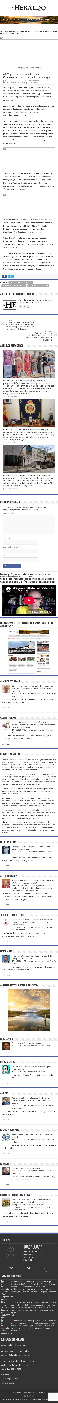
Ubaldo (44, 1072)
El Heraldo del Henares (13, 81)
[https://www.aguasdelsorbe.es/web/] (29, 20)
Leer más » (6, 707)
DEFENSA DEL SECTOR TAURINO (14, 286)
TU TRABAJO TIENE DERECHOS (12, 915)
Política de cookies (8, 1383)
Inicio (4, 31)
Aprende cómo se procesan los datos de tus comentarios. (25, 575)
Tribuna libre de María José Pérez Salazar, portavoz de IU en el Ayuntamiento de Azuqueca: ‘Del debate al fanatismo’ (27, 791)
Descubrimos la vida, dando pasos (26, 1168)
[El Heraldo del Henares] (29, 7)
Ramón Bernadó (42, 893)
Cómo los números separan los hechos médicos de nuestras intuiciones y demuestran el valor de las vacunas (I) (32, 688)
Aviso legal (5, 1374)
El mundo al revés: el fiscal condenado (27, 1043)
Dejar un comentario (31, 83)
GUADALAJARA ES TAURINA (38, 286)
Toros (17, 83)
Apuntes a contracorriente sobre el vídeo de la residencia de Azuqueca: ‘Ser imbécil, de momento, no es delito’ (33, 1100)
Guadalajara (13, 31)
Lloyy (48, 1046)
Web (5, 556)
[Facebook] (27, 1396)
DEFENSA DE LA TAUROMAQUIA (21, 283)
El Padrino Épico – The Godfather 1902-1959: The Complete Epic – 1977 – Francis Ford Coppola (38, 335)
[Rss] (25, 1396)
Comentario (8, 513)
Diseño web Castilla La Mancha (34, 1393)
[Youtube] (33, 1396)
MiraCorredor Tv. (10, 247)
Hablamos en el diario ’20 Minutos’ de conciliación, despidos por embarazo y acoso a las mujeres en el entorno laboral (32, 922)
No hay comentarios (36, 693)
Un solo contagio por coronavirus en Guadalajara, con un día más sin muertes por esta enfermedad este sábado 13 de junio (20, 324)
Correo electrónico (11, 547)
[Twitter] (30, 1396)
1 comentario (33, 1072)
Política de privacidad (9, 1379)
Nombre (7, 538)
